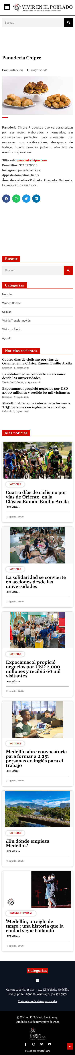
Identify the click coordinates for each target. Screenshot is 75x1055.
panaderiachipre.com (32, 160)
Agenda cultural (20, 913)
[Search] (68, 22)
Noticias (15, 484)
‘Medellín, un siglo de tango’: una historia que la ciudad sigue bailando (35, 926)
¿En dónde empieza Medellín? (27, 843)
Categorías (37, 970)
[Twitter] (41, 1044)
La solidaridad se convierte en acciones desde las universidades (34, 376)
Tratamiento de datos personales (37, 1001)
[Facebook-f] (25, 1044)
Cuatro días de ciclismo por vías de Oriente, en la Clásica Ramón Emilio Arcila (37, 362)
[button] (7, 7)
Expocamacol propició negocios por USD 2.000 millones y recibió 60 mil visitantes (36, 391)
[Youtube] (49, 1044)
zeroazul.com (43, 1051)
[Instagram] (33, 1044)
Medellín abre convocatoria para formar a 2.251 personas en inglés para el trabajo (36, 405)
